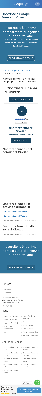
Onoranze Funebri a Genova (30, 348)
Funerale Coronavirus (31, 335)
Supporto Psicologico (11, 323)
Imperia (26, 70)
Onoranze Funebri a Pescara (30, 354)
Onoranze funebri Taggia (15, 216)
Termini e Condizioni (30, 332)
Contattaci (7, 293)
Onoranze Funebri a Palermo (10, 366)
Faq (4, 332)
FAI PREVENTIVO (21, 140)
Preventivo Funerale (10, 316)
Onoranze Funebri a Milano (10, 360)
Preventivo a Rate (10, 319)
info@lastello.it (13, 302)
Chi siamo (7, 289)
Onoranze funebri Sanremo (16, 212)
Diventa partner (28, 322)
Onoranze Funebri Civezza (21, 129)
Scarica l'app (28, 329)
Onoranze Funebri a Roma (10, 354)
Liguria (15, 70)
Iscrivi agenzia (28, 325)
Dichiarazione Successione (8, 327)
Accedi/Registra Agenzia (29, 317)
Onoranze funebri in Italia (10, 348)
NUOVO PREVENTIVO (21, 99)
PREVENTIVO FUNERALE (21, 58)
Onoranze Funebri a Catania (30, 360)
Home (6, 70)
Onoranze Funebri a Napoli (30, 366)
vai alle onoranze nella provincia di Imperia (20, 220)
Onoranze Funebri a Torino (10, 371)
